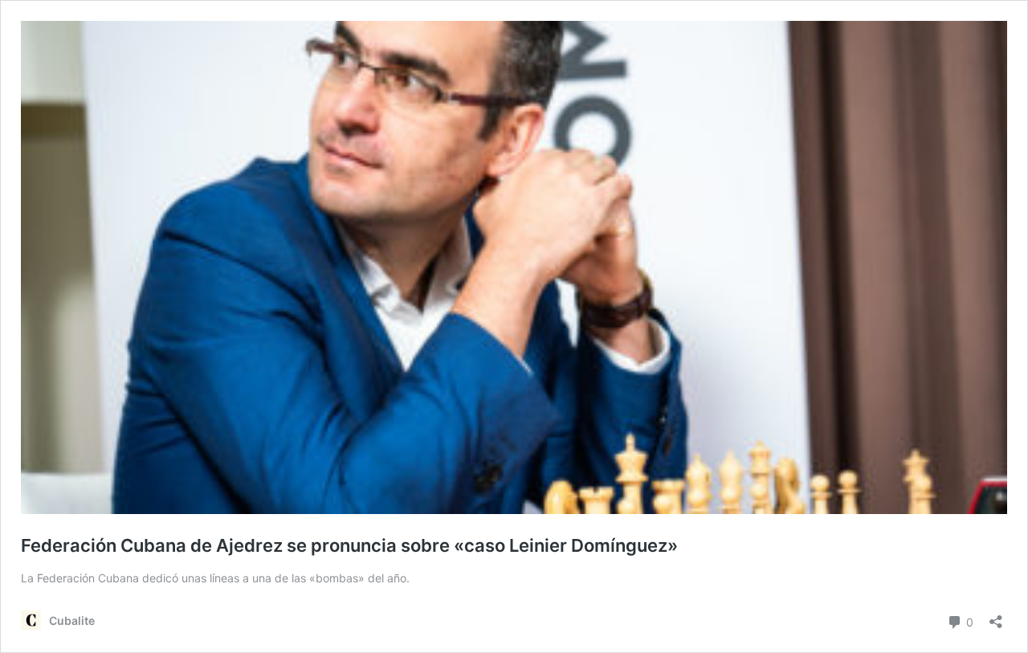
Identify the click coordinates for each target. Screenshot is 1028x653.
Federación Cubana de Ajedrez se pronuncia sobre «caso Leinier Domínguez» (349, 545)
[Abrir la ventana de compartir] (996, 616)
